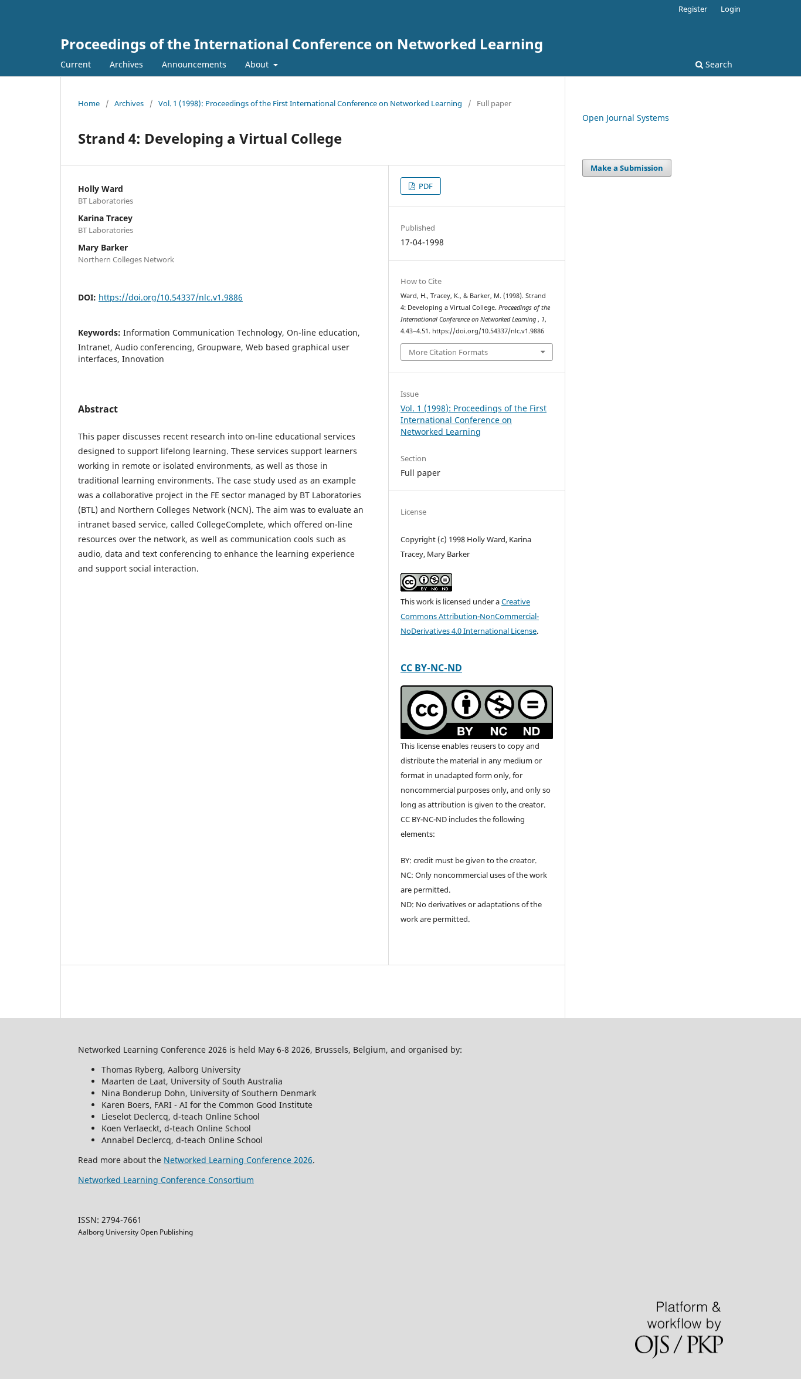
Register (692, 9)
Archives (126, 64)
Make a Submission (626, 168)
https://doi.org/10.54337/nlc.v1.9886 (171, 297)
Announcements (194, 64)
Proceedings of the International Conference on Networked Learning (301, 43)
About (258, 64)
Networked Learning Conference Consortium (166, 1179)
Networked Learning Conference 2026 (238, 1159)
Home (89, 103)
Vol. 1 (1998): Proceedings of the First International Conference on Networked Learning (310, 103)
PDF (425, 186)
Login (731, 9)
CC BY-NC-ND (431, 667)
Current (75, 64)
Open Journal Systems (625, 117)
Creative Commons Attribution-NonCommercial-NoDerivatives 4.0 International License (469, 616)
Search (717, 64)
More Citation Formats (448, 352)
